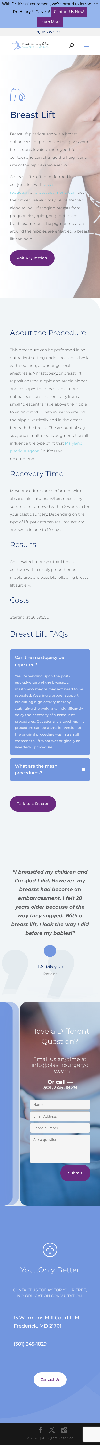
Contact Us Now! (69, 11)
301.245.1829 (60, 1087)
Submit (75, 1173)
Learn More (50, 22)
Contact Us (50, 1379)
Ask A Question (32, 258)
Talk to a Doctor (33, 803)
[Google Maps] (64, 1430)
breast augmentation (55, 192)
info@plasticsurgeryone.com (60, 1068)
